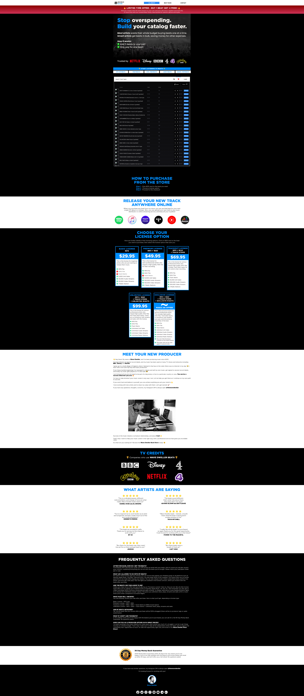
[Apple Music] (150, 692)
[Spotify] (154, 692)
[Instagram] (145, 692)
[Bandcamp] (166, 692)
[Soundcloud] (162, 692)
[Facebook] (137, 692)
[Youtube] (158, 692)
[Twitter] (141, 692)
